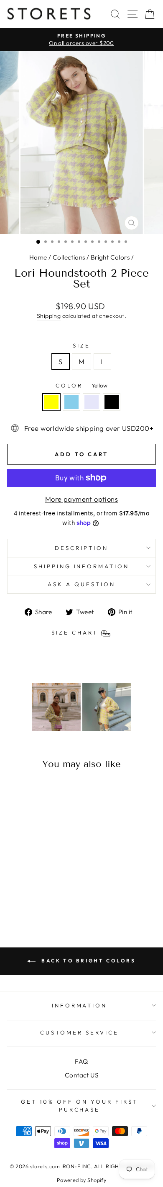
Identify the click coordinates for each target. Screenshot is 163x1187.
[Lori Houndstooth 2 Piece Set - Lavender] (40, 898)
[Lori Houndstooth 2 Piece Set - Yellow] (21, 898)
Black (111, 402)
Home (38, 257)
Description (81, 548)
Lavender (91, 402)
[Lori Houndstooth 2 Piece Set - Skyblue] (31, 898)
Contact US (81, 1075)
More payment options (81, 499)
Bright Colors (110, 257)
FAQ (81, 1061)
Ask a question (81, 584)
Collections (69, 257)
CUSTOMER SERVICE (79, 1032)
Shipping (49, 316)
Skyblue (71, 402)
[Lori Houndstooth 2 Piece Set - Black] (50, 898)
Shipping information (82, 566)
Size (81, 345)
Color (81, 385)
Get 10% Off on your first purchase (79, 1105)
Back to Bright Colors (87, 960)
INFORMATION (79, 1005)
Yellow (51, 402)
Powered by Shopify (81, 1180)
